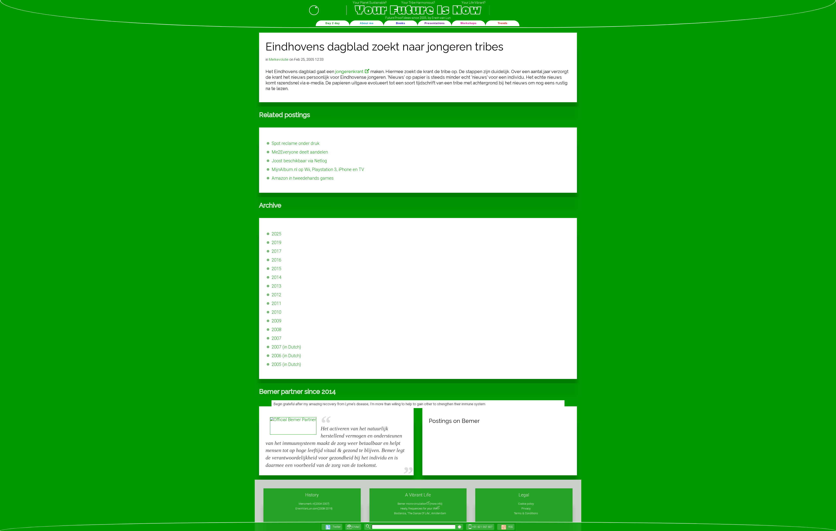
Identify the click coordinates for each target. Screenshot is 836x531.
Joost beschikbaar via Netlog (299, 160)
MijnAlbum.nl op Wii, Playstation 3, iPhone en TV (318, 169)
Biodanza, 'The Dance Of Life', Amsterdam (420, 513)
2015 (276, 268)
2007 (276, 338)
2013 (276, 286)
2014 (276, 277)
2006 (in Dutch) (286, 355)
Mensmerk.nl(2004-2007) (314, 503)
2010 (276, 312)
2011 (276, 303)
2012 (276, 294)
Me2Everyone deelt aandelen (300, 152)
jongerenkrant (349, 71)
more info (436, 503)
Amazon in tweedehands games (303, 178)
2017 (276, 251)
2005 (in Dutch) (286, 364)
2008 (276, 329)
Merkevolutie (278, 59)
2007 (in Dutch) (286, 347)
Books (400, 23)
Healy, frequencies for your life (418, 508)
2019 (276, 242)
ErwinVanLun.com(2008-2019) (313, 508)
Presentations (435, 23)
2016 (276, 260)
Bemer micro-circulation (412, 503)
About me (367, 23)
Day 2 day (332, 23)
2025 (276, 233)
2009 (276, 320)
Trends (502, 23)
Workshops (468, 23)
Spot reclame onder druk (295, 143)
